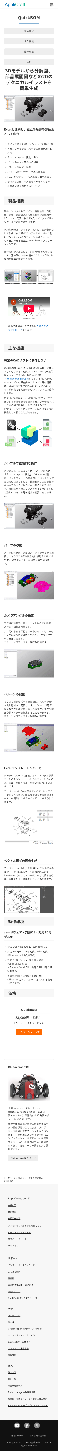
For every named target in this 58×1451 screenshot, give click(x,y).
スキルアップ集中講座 (18, 1348)
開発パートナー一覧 (17, 1239)
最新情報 (12, 1212)
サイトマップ (14, 1245)
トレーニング (14, 1315)
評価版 (11, 1278)
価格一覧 (12, 1379)
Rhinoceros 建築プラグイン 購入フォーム (28, 1405)
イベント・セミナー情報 (19, 1232)
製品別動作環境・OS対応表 (20, 1284)
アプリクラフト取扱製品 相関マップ (24, 1225)
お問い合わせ (14, 1291)
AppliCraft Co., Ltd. (39, 1442)
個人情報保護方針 (38, 1435)
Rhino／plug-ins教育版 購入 (22, 1392)
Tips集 (11, 1322)
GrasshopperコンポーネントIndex (25, 1328)
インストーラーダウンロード (21, 1265)
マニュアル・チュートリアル (21, 1335)
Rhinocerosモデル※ (17, 378)
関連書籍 (12, 1355)
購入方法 (12, 1372)
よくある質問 (14, 1271)
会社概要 (12, 1205)
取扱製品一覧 (14, 1218)
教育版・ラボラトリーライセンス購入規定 (27, 1398)
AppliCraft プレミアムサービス (23, 1298)
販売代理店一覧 (15, 1385)
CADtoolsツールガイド (19, 1341)
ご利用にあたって (17, 1435)
